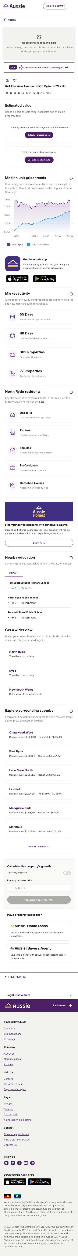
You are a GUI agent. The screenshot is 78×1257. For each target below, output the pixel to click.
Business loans (13, 1033)
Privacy (8, 1103)
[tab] (14, 573)
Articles (8, 1064)
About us (9, 1053)
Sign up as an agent (15, 1089)
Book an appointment (16, 1134)
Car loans (9, 1028)
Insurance (10, 1039)
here (41, 401)
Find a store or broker (16, 1139)
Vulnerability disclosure (17, 1119)
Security (8, 1109)
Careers (8, 1078)
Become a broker (13, 1084)
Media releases (12, 1058)
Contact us (10, 1144)
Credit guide (11, 1114)
